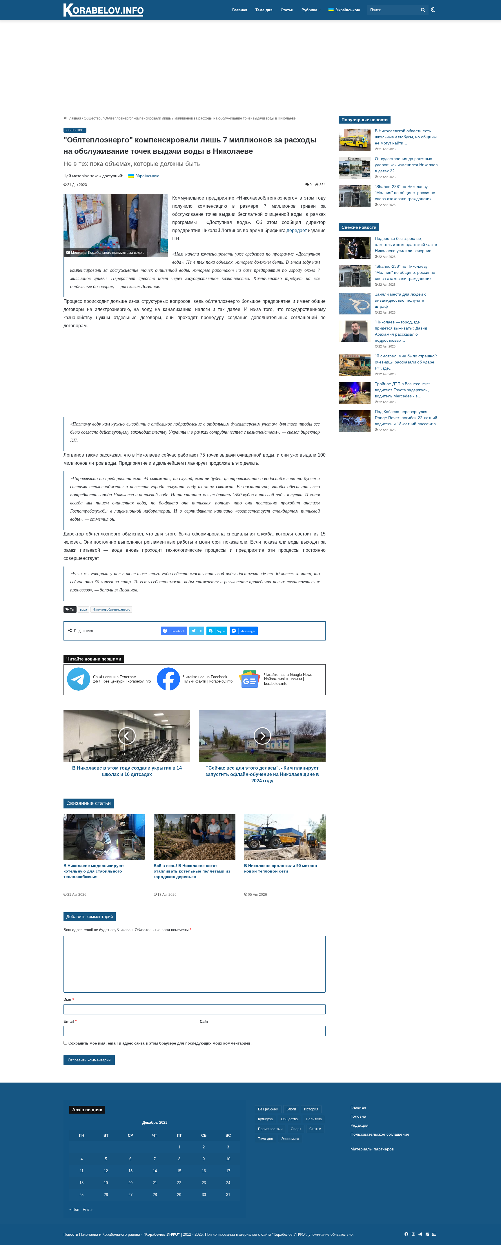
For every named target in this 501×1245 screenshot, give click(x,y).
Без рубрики (268, 1109)
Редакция (360, 1125)
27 (130, 1194)
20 (130, 1183)
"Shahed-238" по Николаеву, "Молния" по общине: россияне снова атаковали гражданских (405, 192)
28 (155, 1194)
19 (106, 1183)
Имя (68, 1000)
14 (155, 1171)
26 (106, 1194)
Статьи (287, 10)
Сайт (204, 1021)
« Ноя (74, 1209)
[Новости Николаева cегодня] (103, 10)
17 (228, 1171)
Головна (358, 1116)
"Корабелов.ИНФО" (162, 1234)
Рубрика (309, 10)
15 (179, 1171)
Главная (239, 10)
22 (179, 1183)
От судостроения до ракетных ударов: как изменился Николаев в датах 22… (406, 164)
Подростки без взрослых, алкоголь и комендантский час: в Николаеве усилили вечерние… (406, 244)
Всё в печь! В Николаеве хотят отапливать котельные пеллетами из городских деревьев (192, 871)
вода (83, 609)
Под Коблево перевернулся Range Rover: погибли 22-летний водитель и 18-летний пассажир (406, 417)
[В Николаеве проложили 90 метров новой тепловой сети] (285, 837)
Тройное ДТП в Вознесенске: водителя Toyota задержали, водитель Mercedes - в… (402, 389)
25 (81, 1194)
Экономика (290, 1139)
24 (228, 1183)
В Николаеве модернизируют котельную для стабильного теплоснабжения (93, 871)
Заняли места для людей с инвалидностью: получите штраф (400, 300)
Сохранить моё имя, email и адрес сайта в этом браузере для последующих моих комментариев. (160, 1043)
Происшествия (270, 1129)
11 (82, 1171)
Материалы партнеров (372, 1149)
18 (81, 1183)
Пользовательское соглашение (380, 1134)
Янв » (87, 1209)
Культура (265, 1119)
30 (204, 1194)
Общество (92, 118)
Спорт (296, 1129)
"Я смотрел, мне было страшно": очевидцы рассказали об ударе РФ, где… (406, 362)
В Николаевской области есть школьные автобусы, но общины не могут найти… (406, 137)
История (311, 1109)
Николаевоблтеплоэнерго (111, 609)
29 (179, 1194)
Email (70, 1021)
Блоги (291, 1109)
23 (204, 1183)
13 (130, 1171)
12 (106, 1171)
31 (228, 1194)
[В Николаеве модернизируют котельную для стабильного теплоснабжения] (104, 837)
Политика (314, 1119)
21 (155, 1183)
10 (228, 1159)
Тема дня (264, 10)
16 (204, 1171)
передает (297, 230)
